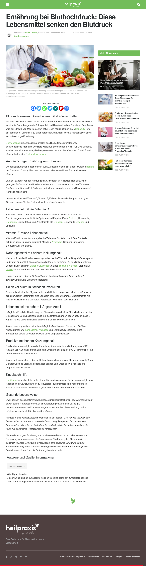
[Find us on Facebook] (6, 557)
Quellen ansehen (21, 36)
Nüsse (9, 269)
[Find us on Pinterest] (16, 557)
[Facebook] (33, 108)
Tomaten (63, 265)
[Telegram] (49, 108)
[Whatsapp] (44, 108)
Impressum (81, 556)
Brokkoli (73, 218)
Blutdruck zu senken (36, 154)
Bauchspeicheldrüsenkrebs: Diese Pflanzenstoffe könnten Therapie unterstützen (127, 99)
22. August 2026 (122, 170)
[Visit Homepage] (73, 4)
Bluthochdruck (13, 143)
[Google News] (66, 108)
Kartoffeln (45, 265)
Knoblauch (11, 380)
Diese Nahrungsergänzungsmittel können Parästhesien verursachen (118, 81)
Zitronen (80, 222)
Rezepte (118, 556)
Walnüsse (43, 329)
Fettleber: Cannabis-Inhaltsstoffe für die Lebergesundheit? (123, 163)
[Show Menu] (7, 4)
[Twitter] (38, 108)
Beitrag (90, 166)
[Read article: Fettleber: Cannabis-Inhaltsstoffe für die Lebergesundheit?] (105, 165)
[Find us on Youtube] (21, 557)
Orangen (58, 222)
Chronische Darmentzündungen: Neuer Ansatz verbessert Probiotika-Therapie (126, 147)
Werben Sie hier (66, 556)
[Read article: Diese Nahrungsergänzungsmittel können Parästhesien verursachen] (119, 75)
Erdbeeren (11, 222)
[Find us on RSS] (26, 557)
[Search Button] (138, 4)
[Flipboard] (61, 108)
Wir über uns (107, 556)
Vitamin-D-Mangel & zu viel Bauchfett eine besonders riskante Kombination (127, 131)
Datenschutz (93, 556)
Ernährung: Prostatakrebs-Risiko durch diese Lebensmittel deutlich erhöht (127, 116)
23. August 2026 (108, 86)
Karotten (73, 265)
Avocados (57, 242)
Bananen (34, 265)
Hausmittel (80, 128)
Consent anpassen (132, 556)
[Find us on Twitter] (11, 557)
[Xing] (55, 108)
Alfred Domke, (31, 32)
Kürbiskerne (31, 329)
